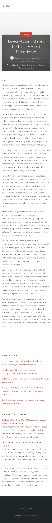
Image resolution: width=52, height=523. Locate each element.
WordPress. (34, 515)
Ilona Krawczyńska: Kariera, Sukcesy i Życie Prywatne (24, 468)
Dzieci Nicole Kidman (11, 287)
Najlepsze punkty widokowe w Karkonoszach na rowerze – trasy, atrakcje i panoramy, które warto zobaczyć (22, 391)
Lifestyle (26, 34)
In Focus (6, 5)
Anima (24, 515)
